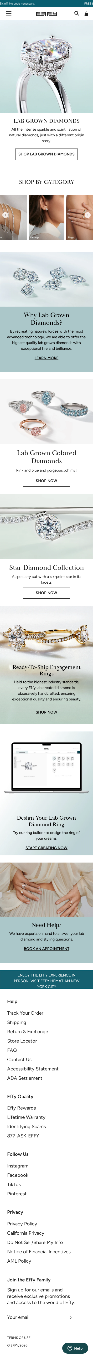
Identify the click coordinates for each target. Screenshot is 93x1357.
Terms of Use (19, 1338)
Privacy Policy (22, 1224)
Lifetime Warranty (26, 1117)
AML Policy (19, 1261)
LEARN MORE (46, 358)
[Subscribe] (71, 1317)
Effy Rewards (21, 1108)
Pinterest (17, 1194)
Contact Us (19, 1059)
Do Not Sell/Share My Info (35, 1242)
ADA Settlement (24, 1078)
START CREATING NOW (46, 848)
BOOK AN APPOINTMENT (46, 949)
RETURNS (59, 3)
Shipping (16, 1022)
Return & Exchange (27, 1031)
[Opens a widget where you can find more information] (75, 1349)
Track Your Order (25, 1013)
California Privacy (25, 1233)
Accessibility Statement (33, 1069)
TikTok (14, 1184)
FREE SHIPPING (39, 3)
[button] (5, 215)
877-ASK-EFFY (23, 1136)
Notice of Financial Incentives (39, 1251)
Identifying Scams (26, 1126)
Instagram (17, 1166)
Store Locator (22, 1041)
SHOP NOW (46, 480)
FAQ (12, 1050)
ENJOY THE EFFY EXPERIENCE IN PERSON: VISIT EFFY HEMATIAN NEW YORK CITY (46, 981)
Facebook (17, 1175)
